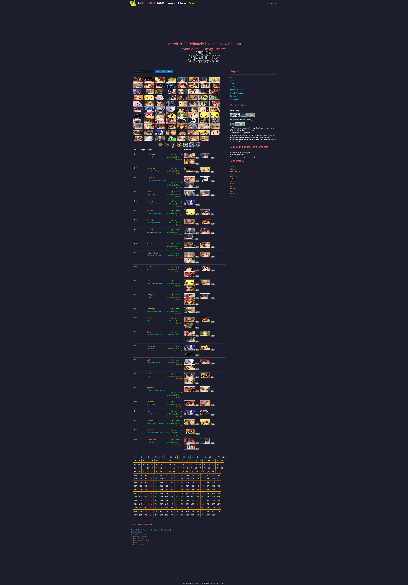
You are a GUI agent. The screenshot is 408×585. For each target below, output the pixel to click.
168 (192, 486)
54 (174, 464)
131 (177, 479)
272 (203, 508)
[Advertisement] (204, 23)
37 (191, 461)
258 (218, 504)
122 (218, 475)
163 (166, 486)
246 (156, 504)
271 (198, 508)
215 (172, 497)
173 (218, 486)
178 (156, 490)
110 (156, 475)
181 (172, 490)
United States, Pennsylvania (155, 423)
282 (166, 511)
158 (140, 486)
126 (151, 479)
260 (140, 508)
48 (148, 464)
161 (156, 486)
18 (201, 457)
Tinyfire (150, 243)
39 (200, 461)
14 (184, 457)
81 (200, 468)
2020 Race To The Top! (139, 534)
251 (182, 504)
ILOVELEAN (151, 440)
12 (175, 457)
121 (213, 475)
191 (135, 493)
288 (198, 511)
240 (213, 500)
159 (145, 486)
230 (161, 500)
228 (151, 500)
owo (231, 191)
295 (145, 515)
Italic (149, 192)
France (149, 376)
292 (218, 511)
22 (219, 457)
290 (208, 511)
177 (151, 490)
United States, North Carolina (155, 334)
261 (145, 508)
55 (178, 464)
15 (188, 457)
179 (161, 490)
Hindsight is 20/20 (137, 538)
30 (161, 461)
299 (166, 515)
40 (204, 461)
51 (161, 464)
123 (135, 479)
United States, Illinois (153, 194)
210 (145, 497)
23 (223, 457)
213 (161, 497)
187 (203, 490)
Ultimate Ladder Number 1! (140, 540)
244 (145, 504)
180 (166, 490)
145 (161, 482)
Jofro (149, 360)
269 (187, 508)
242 (135, 504)
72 (161, 468)
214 (166, 497)
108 (145, 475)
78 (187, 468)
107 (140, 475)
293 (135, 515)
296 (151, 515)
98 (183, 471)
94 (165, 471)
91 (152, 471)
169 (198, 486)
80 (196, 468)
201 (187, 493)
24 (135, 461)
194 (151, 493)
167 (187, 486)
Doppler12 (233, 186)
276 (135, 511)
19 (206, 457)
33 (174, 461)
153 (203, 482)
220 (198, 497)
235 (187, 500)
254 (198, 504)
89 (143, 471)
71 (157, 468)
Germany (149, 297)
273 (208, 508)
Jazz (232, 167)
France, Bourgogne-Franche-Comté (157, 180)
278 (145, 511)
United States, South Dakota (155, 283)
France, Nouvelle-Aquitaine (155, 213)
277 (140, 511)
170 (203, 486)
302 (182, 515)
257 (213, 504)
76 (178, 468)
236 (192, 500)
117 (192, 475)
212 (156, 497)
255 (203, 504)
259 (135, 508)
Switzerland (150, 414)
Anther (232, 179)
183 (182, 490)
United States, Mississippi (154, 362)
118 (198, 475)
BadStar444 (152, 421)
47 (143, 464)
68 (143, 468)
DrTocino (150, 402)
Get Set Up (161, 3)
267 (177, 508)
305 (198, 515)
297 (156, 515)
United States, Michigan (153, 171)
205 (208, 493)
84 (213, 468)
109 (151, 475)
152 (198, 482)
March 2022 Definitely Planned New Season (145, 530)
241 (218, 500)
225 (135, 500)
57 (187, 464)
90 (148, 471)
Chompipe (151, 309)
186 (198, 490)
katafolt (150, 211)
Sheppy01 (233, 169)
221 (203, 497)
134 (192, 479)
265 (166, 508)
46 (139, 464)
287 (192, 511)
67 (139, 468)
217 (182, 497)
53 (170, 464)
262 (151, 508)
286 (187, 511)
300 (172, 515)
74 (170, 468)
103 (207, 471)
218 (187, 497)
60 (200, 464)
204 (203, 493)
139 (218, 479)
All (231, 77)
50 (157, 464)
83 (209, 468)
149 (182, 482)
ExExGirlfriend (235, 171)
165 (177, 486)
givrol (149, 374)
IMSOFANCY (234, 176)
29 (157, 461)
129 (166, 479)
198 (172, 493)
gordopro (151, 318)
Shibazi (150, 220)
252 (187, 504)
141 (140, 482)
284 (177, 511)
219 (192, 497)
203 (198, 493)
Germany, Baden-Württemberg (156, 390)
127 (156, 479)
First (157, 72)
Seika (149, 332)
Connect (233, 174)
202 (192, 493)
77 (183, 468)
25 (139, 461)
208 (135, 497)
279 (151, 511)
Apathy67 (151, 388)
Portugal (149, 269)
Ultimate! (134, 543)
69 (148, 468)
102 (202, 471)
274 (213, 508)
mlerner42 (233, 189)
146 (166, 482)
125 (145, 479)
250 (177, 504)
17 (197, 457)
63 (213, 464)
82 (204, 468)
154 (208, 482)
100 (192, 471)
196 (161, 493)
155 (213, 482)
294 (140, 515)
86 (222, 468)
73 (165, 468)
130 (172, 479)
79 (191, 468)
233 (177, 500)
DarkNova (151, 168)
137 (208, 479)
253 (192, 504)
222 (208, 497)
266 (172, 508)
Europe (233, 96)
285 (182, 511)
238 (203, 500)
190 (218, 490)
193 (145, 493)
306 (203, 515)
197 (166, 493)
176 (145, 490)
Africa (232, 83)
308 (213, 515)
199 (177, 493)
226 (140, 500)
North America (236, 90)
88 (139, 471)
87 (135, 471)
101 (197, 471)
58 (191, 464)
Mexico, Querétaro (152, 157)
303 (187, 515)
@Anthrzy (216, 584)
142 (145, 482)
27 (148, 461)
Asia (232, 80)
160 (151, 486)
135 (198, 479)
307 (208, 515)
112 (166, 475)
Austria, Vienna (151, 442)
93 (161, 471)
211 (151, 497)
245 (151, 504)
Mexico (149, 320)
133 (187, 479)
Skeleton (233, 181)
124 (140, 479)
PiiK (148, 281)
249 (172, 504)
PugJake (150, 178)
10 (166, 457)
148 (177, 482)
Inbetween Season (137, 545)
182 (177, 490)
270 (192, 508)
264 (161, 508)
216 (177, 497)
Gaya (149, 411)
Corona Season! (136, 532)
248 (166, 504)
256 (208, 504)
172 (213, 486)
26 (143, 461)
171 (208, 486)
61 (204, 464)
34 (178, 461)
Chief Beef (151, 154)
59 (196, 464)
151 (192, 482)
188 (208, 490)
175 (140, 490)
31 (165, 461)
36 (187, 461)
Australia (234, 99)
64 (218, 464)
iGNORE (150, 230)
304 (192, 515)
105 (218, 471)
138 (213, 479)
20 (210, 457)
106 (135, 475)
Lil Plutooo (233, 193)
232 (172, 500)
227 (145, 500)
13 (180, 457)
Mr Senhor (151, 267)
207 (218, 493)
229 (156, 500)
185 (192, 490)
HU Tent (150, 201)
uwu (231, 196)
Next (170, 72)
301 (177, 515)
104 (213, 471)
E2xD (232, 184)
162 (161, 486)
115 (182, 475)
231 (166, 500)
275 (218, 508)
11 (171, 457)
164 (172, 486)
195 (156, 493)
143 (151, 482)
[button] (271, 3)
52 (165, 464)
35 (183, 461)
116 (187, 475)
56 (183, 464)
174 (135, 490)
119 (203, 475)
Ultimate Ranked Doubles (139, 536)
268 (182, 508)
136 (203, 479)
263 (156, 508)
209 (140, 497)
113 (172, 475)
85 (218, 468)
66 (135, 468)
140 (135, 482)
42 (213, 461)
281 (161, 511)
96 (174, 471)
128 (161, 479)
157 (135, 486)
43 (218, 461)
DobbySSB (151, 295)
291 (213, 511)
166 (182, 486)
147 (172, 482)
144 (156, 482)
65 (222, 464)
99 (187, 471)
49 (152, 464)
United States (151, 246)
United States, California (154, 232)
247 (161, 504)
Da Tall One (151, 430)
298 (161, 515)
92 (157, 471)
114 (177, 475)
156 (218, 482)
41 (209, 461)
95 (170, 471)
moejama (151, 346)
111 (161, 475)
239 (208, 500)
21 (214, 457)
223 (213, 497)
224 (218, 497)
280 (156, 511)
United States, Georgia (153, 222)
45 (135, 464)
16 (193, 457)
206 (213, 493)
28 (152, 461)
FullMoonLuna (152, 253)
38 (196, 461)
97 (178, 471)
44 (222, 461)
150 (187, 482)
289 (203, 511)
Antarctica (234, 86)
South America (236, 93)
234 (182, 500)
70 (152, 468)
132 (182, 479)
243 (140, 504)
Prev (163, 72)
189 (213, 490)
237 (198, 500)
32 (170, 461)
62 (209, 464)
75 (174, 468)
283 (172, 511)
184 (187, 490)
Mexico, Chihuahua (152, 404)
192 (140, 493)
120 (208, 475)
